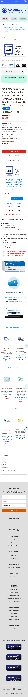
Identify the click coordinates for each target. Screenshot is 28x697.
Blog (14, 580)
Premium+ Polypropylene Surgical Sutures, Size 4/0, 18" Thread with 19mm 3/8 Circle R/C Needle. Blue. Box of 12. (20, 352)
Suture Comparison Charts (14, 598)
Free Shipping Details (14, 558)
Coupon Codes (14, 555)
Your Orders (14, 542)
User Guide (14, 628)
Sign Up (21, 1)
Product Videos (14, 577)
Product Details (14, 203)
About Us (14, 522)
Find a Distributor (14, 592)
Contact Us (14, 525)
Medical (14, 18)
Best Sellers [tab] (14, 409)
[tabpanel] (7, 346)
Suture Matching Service (14, 601)
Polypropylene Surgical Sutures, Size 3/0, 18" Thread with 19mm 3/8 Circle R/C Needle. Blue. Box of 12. (7, 353)
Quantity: (5, 143)
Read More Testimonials (14, 305)
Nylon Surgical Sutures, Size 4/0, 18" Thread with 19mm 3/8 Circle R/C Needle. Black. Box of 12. (7, 434)
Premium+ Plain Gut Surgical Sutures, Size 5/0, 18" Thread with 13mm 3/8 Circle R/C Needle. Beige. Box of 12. (21, 432)
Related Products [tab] (14, 327)
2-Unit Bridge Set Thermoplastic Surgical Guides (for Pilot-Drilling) (7, 390)
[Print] (9, 112)
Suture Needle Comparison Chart (15, 253)
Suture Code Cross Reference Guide (16, 251)
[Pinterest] (15, 112)
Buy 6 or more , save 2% (8, 141)
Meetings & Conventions (14, 567)
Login (16, 1)
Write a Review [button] (20, 105)
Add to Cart (17, 198)
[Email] (6, 112)
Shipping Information (14, 610)
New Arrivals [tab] (14, 368)
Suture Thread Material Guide (14, 255)
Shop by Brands (14, 589)
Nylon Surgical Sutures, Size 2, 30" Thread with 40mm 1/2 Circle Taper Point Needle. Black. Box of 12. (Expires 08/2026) (20, 392)
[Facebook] (3, 112)
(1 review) (12, 105)
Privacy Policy (14, 616)
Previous (1, 346)
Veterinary (23, 18)
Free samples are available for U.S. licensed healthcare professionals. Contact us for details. (14, 79)
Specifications (14, 207)
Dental (5, 18)
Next (26, 346)
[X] (12, 112)
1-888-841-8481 (7, 2)
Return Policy (14, 613)
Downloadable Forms (14, 595)
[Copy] (18, 112)
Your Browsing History (14, 545)
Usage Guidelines (14, 210)
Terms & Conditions (14, 619)
